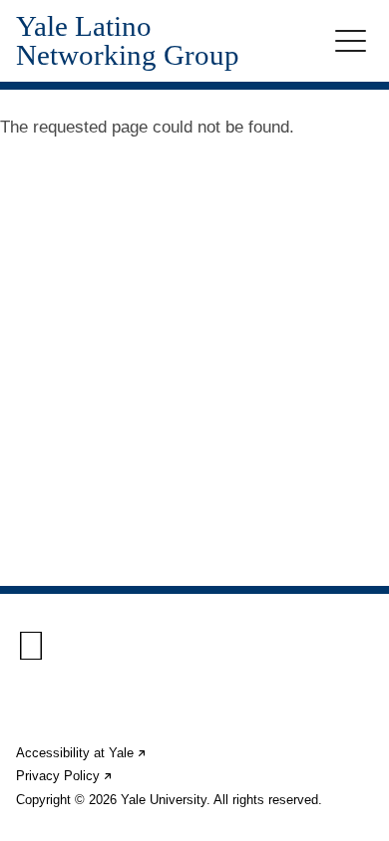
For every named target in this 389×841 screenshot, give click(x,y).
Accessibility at (82, 752)
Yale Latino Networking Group (127, 41)
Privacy (65, 775)
